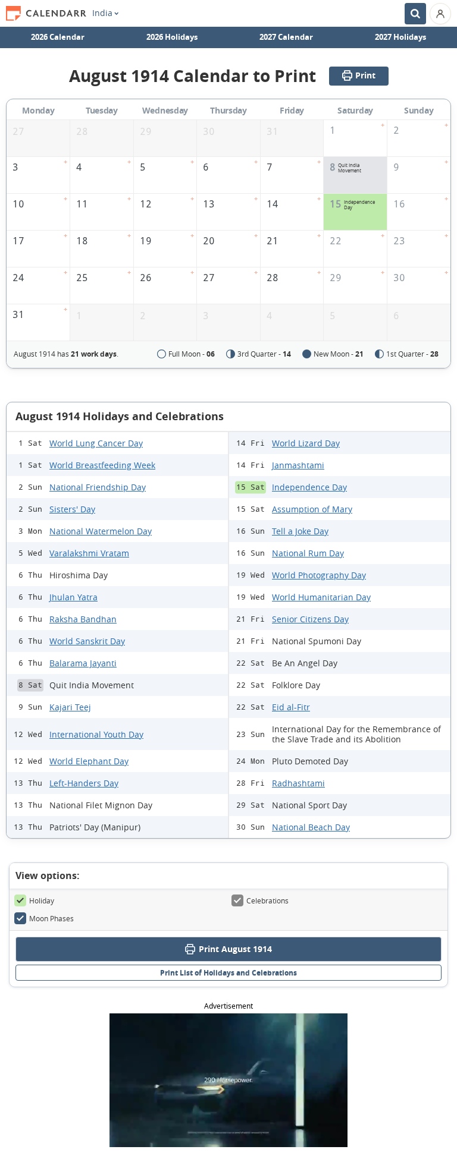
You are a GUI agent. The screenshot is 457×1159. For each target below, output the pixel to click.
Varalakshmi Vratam (89, 553)
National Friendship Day (97, 487)
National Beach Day (311, 827)
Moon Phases (51, 918)
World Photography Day (319, 575)
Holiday (41, 900)
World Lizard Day (306, 443)
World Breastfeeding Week (102, 465)
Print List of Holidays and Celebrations (228, 973)
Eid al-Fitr (291, 707)
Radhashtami (298, 783)
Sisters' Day (72, 509)
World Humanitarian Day (321, 597)
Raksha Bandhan (83, 619)
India (102, 13)
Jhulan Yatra (73, 597)
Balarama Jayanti (83, 663)
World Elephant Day (89, 761)
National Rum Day (308, 553)
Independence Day (309, 487)
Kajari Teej (70, 707)
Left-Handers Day (83, 783)
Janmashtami (298, 465)
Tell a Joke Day (300, 531)
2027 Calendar (286, 37)
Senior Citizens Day (310, 619)
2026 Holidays (172, 37)
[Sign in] (440, 13)
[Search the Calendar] (415, 13)
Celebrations (267, 900)
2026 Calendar (57, 37)
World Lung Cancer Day (96, 443)
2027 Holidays (400, 37)
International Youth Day (96, 734)
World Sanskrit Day (87, 641)
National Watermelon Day (100, 531)
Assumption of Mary (312, 509)
